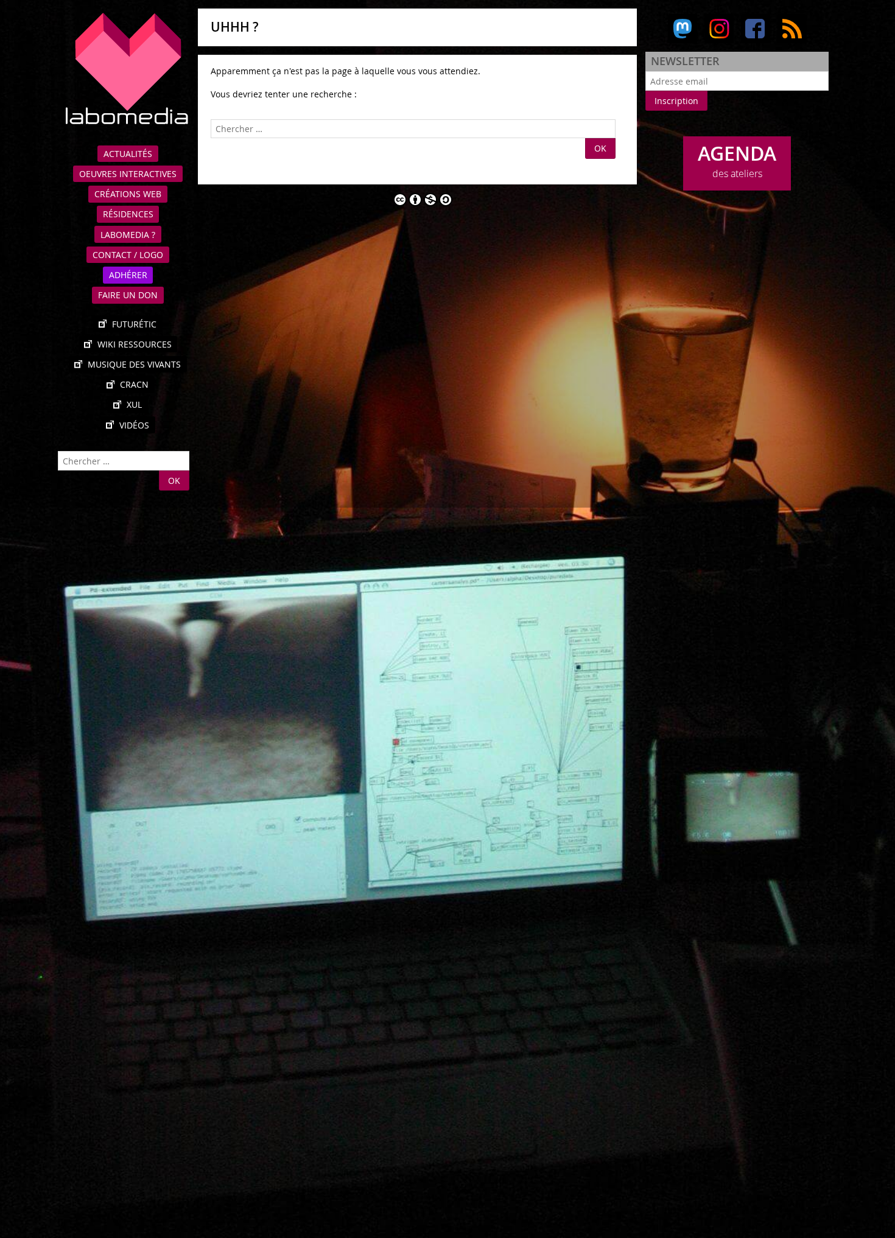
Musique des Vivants (134, 364)
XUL (134, 404)
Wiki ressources (134, 344)
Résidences (128, 214)
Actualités (128, 153)
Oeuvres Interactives (128, 174)
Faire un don (128, 295)
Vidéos (134, 425)
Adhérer (128, 275)
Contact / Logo (128, 255)
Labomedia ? (127, 234)
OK (174, 480)
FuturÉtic (134, 324)
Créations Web (127, 194)
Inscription (676, 101)
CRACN (134, 384)
